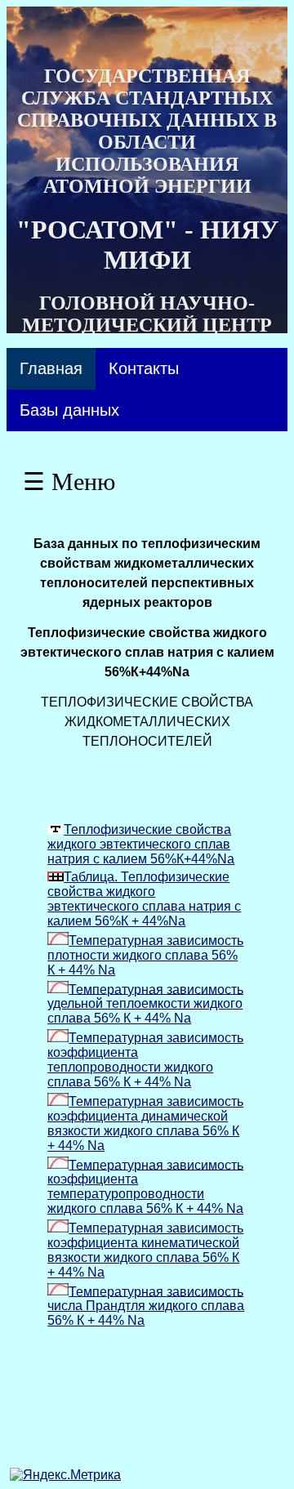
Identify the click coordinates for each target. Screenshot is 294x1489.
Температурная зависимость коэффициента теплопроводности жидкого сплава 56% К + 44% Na (145, 1060)
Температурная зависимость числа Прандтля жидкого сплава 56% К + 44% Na (145, 1305)
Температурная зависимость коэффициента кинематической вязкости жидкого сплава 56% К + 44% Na (145, 1250)
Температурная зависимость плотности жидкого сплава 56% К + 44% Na (145, 955)
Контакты (144, 368)
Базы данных (69, 410)
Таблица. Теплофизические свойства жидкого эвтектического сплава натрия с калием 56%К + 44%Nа (144, 899)
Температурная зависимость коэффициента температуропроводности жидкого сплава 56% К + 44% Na (145, 1186)
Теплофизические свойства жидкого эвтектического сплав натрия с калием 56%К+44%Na (140, 844)
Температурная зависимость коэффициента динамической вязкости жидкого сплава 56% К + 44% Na (145, 1123)
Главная (51, 368)
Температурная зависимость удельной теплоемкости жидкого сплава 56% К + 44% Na (145, 1003)
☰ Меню (69, 481)
